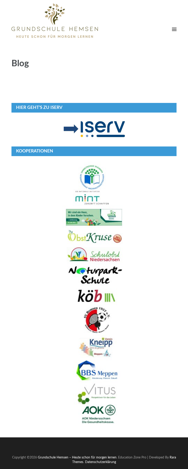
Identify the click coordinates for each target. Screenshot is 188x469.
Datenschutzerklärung (100, 462)
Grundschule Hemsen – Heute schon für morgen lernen (77, 457)
